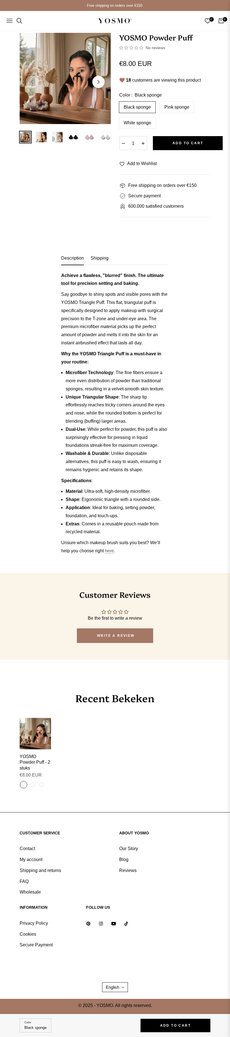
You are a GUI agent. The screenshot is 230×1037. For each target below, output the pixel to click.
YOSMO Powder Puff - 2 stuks (35, 762)
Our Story (128, 848)
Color (27, 1022)
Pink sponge (176, 107)
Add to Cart (175, 1025)
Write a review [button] (116, 636)
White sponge (137, 122)
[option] (65, 78)
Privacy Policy (34, 923)
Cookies (28, 934)
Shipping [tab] (100, 258)
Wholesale (30, 892)
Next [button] (98, 82)
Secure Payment (36, 944)
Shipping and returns (40, 870)
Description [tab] (72, 258)
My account (31, 859)
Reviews (128, 870)
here (109, 550)
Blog (123, 859)
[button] (131, 47)
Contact (27, 848)
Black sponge (137, 107)
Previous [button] (32, 82)
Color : (140, 95)
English (112, 987)
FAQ (24, 881)
